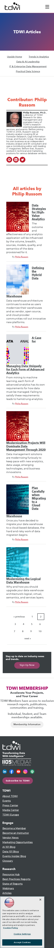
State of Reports (12, 883)
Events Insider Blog (14, 856)
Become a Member (14, 828)
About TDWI (10, 796)
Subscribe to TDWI (18, 780)
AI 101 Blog (8, 847)
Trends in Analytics (39, 56)
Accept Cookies (22, 942)
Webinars (8, 888)
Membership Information (27, 724)
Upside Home (14, 56)
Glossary (7, 860)
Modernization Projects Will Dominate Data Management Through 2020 (26, 446)
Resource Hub (11, 874)
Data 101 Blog (10, 851)
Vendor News (10, 837)
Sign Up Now (27, 665)
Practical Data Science (28, 71)
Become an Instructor (15, 833)
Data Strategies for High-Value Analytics (39, 212)
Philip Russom (21, 256)
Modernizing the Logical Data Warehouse (23, 580)
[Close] (40, 899)
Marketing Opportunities (17, 842)
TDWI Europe (10, 814)
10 (40, 631)
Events (6, 800)
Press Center (10, 805)
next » (27, 638)
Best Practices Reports (16, 879)
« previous (19, 616)
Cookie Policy (10, 928)
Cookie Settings (22, 934)
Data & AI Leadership (28, 61)
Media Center (10, 810)
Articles (7, 893)
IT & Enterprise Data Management (27, 66)
